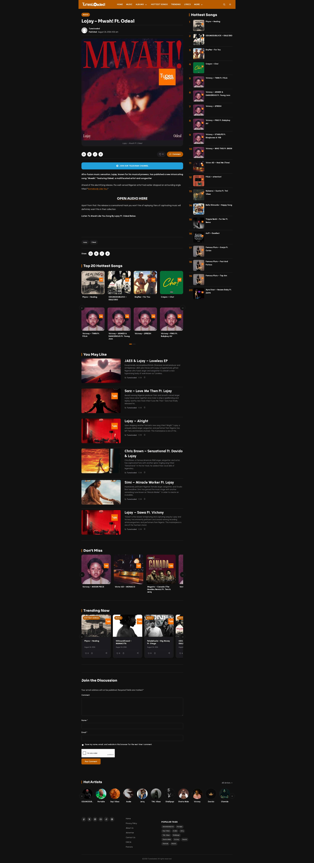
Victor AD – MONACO (125, 587)
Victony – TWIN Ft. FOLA (216, 78)
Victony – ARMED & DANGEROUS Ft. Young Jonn (119, 336)
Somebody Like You (97, 189)
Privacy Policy (131, 823)
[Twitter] (89, 819)
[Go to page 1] (130, 344)
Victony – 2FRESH (143, 333)
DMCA (128, 842)
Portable (179, 827)
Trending (176, 4)
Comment (176, 154)
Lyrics (187, 4)
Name (84, 720)
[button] (95, 154)
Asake (175, 831)
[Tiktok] (106, 819)
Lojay (85, 242)
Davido (184, 839)
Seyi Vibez (166, 831)
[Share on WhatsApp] (83, 154)
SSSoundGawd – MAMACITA (123, 642)
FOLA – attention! (213, 177)
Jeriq (182, 831)
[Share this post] (106, 653)
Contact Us (130, 837)
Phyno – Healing (89, 297)
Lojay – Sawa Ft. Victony (144, 512)
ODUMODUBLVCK (168, 827)
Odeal (94, 242)
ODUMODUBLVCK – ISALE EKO (219, 35)
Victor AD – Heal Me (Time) (218, 163)
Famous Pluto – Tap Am (216, 275)
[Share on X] (89, 154)
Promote (129, 847)
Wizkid (173, 843)
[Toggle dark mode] (230, 4)
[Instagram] (95, 819)
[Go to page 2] (133, 344)
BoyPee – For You (142, 297)
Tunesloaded (94, 28)
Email (84, 732)
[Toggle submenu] (146, 4)
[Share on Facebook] (100, 154)
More (197, 4)
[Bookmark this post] (144, 377)
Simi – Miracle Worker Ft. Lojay (149, 482)
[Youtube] (100, 819)
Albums (140, 4)
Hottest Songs (159, 4)
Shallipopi (176, 835)
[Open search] (224, 4)
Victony (176, 839)
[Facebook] (83, 819)
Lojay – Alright (136, 421)
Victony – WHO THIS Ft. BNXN (219, 148)
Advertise (130, 833)
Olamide (165, 843)
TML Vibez (166, 835)
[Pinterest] (112, 819)
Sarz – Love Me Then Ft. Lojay (148, 391)
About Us (129, 828)
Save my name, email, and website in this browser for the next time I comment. (118, 744)
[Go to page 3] (134, 344)
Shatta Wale (167, 839)
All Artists (226, 783)
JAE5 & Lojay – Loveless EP (146, 361)
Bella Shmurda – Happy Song (219, 205)
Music (129, 4)
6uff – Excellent (213, 233)
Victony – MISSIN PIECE (93, 587)
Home (120, 4)
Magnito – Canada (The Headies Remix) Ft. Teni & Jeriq (159, 589)
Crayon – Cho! (167, 297)
